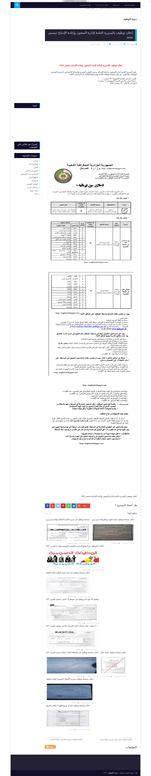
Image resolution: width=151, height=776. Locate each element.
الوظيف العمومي (95, 44)
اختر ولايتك (116, 5)
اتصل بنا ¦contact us (101, 5)
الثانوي (36, 167)
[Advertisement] (57, 18)
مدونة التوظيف (89, 8)
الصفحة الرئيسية (129, 5)
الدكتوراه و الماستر (31, 171)
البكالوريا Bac (33, 164)
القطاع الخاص (33, 177)
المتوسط (35, 181)
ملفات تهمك (34, 191)
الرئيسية (105, 44)
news (36, 194)
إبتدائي (35, 161)
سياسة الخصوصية (85, 5)
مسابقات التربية (32, 187)
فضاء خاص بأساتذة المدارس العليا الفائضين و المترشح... (117, 8)
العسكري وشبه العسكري (29, 174)
